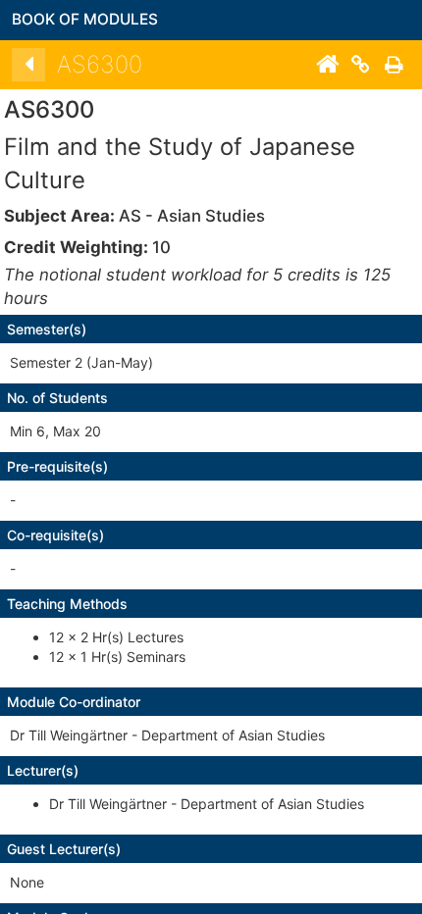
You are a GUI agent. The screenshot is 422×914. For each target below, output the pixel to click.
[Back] (28, 64)
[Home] (326, 64)
